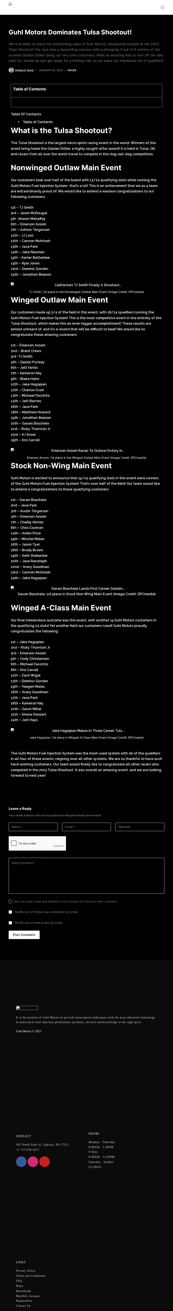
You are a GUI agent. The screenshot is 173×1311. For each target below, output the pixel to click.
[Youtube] (44, 1161)
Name (17, 827)
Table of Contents (38, 122)
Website (124, 827)
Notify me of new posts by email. (39, 923)
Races (72, 70)
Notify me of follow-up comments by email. (47, 912)
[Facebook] (21, 1161)
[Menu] (162, 7)
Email (70, 827)
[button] (158, 90)
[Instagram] (33, 1161)
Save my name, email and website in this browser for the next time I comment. (66, 901)
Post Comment (24, 935)
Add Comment (23, 863)
